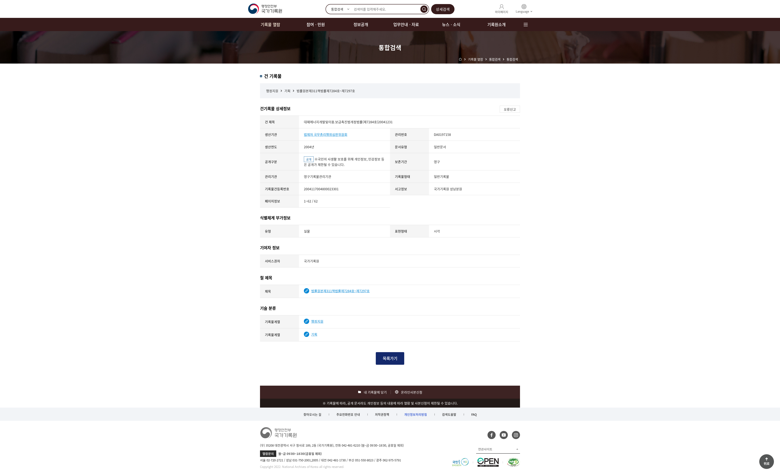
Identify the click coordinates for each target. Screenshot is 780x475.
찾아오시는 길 (312, 414)
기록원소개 (496, 24)
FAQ (474, 414)
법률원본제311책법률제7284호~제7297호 (326, 90)
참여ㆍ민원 (316, 24)
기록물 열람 (270, 24)
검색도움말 (449, 414)
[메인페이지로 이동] (265, 9)
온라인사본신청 (411, 392)
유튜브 (504, 435)
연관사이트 (485, 449)
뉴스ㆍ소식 (451, 24)
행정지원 (272, 90)
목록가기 (390, 358)
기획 (287, 90)
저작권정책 (382, 414)
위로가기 (766, 461)
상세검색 (443, 9)
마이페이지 (501, 12)
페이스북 (492, 435)
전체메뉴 (525, 24)
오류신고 (510, 109)
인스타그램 (516, 435)
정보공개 (360, 24)
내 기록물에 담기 (375, 392)
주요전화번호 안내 (348, 414)
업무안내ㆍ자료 (406, 24)
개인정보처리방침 (415, 414)
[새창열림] (460, 460)
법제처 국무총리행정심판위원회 (325, 134)
